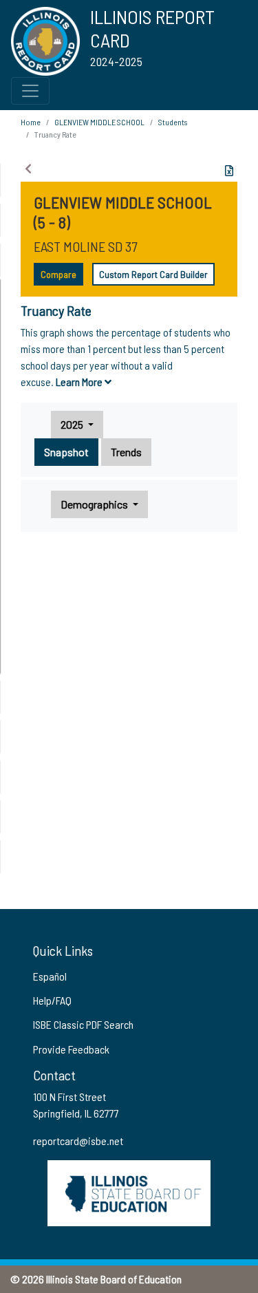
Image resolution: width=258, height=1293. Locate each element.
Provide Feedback (71, 1049)
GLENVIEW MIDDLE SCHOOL (99, 122)
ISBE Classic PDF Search (83, 1024)
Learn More (80, 381)
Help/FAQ (52, 1000)
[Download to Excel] (229, 171)
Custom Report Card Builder (153, 274)
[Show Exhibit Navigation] (28, 169)
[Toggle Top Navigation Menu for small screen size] (30, 91)
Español (50, 976)
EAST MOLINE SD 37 (85, 246)
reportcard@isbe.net (78, 1140)
